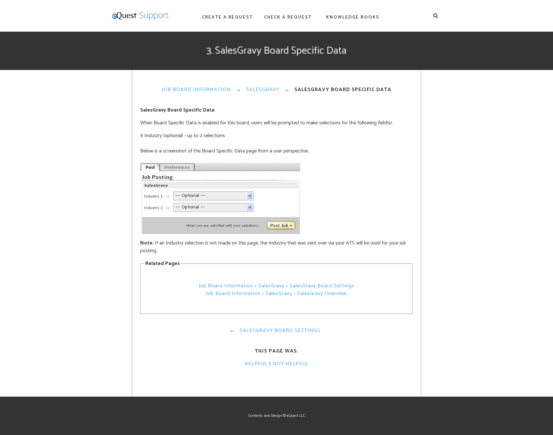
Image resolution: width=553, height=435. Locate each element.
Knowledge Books (352, 17)
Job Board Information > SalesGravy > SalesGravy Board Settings (276, 286)
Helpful (256, 364)
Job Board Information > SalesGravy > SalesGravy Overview (276, 293)
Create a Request (227, 17)
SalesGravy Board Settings (280, 330)
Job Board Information (196, 89)
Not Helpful (291, 364)
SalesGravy (262, 89)
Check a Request (288, 17)
